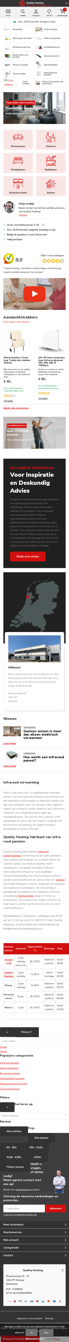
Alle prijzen (41, 1137)
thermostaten (26, 896)
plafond (60, 879)
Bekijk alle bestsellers (16, 408)
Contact (23, 215)
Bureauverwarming (10, 1073)
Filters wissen (15, 1167)
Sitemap (49, 1318)
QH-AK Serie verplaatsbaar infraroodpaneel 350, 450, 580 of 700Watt (51, 361)
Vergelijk (8, 401)
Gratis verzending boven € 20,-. (36, 21)
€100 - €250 (14, 1157)
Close (3, 1047)
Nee (46, 1332)
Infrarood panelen (9, 1063)
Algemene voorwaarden (29, 1318)
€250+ (38, 1157)
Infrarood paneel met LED (13, 1083)
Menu (8, 15)
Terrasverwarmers (10, 1089)
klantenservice (24, 1189)
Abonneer (56, 1208)
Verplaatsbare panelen (12, 1078)
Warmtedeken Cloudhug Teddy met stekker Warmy (17, 360)
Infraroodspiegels (9, 1068)
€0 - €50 (11, 1147)
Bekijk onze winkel (28, 556)
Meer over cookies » (35, 1338)
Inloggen (36, 15)
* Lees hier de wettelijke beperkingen (20, 1214)
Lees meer (9, 743)
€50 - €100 (35, 1147)
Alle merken (14, 1131)
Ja (31, 1332)
